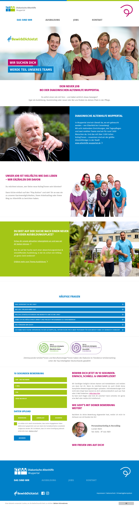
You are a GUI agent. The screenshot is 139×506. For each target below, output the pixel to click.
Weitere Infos (33, 431)
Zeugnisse (58, 418)
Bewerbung (22, 418)
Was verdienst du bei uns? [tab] (25, 304)
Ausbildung (52, 19)
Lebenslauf (40, 418)
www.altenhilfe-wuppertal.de (88, 143)
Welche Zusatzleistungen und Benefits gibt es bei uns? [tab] (37, 315)
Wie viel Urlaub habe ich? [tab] (25, 309)
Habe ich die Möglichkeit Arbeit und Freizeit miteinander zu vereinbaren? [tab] (45, 320)
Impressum (101, 493)
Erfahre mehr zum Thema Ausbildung (30, 261)
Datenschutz (110, 493)
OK (126, 503)
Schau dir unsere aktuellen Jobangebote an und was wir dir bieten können (38, 242)
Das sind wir (24, 19)
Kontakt (97, 19)
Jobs (76, 19)
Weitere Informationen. (60, 503)
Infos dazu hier (94, 393)
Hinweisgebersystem (124, 493)
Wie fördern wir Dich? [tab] (24, 325)
